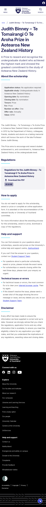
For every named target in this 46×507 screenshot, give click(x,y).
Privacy (23, 485)
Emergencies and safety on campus (15, 451)
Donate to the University (10, 456)
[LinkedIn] (8, 372)
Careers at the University (11, 426)
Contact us (6, 442)
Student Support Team (20, 256)
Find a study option (9, 412)
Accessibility (6, 485)
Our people (6, 416)
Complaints (6, 460)
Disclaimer (5, 488)
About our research (9, 393)
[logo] (23, 10)
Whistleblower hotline (9, 470)
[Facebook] (3, 372)
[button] (43, 3)
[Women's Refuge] (5, 480)
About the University (9, 384)
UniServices (6, 430)
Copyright (15, 485)
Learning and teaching (10, 407)
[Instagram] (14, 372)
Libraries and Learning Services (13, 402)
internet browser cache (28, 285)
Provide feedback (8, 465)
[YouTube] (20, 372)
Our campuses (7, 398)
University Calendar (9, 421)
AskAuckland (33, 248)
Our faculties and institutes (11, 388)
